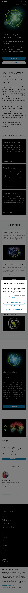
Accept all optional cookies (14, 302)
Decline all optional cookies (13, 305)
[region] (14, 296)
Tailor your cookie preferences (14, 309)
